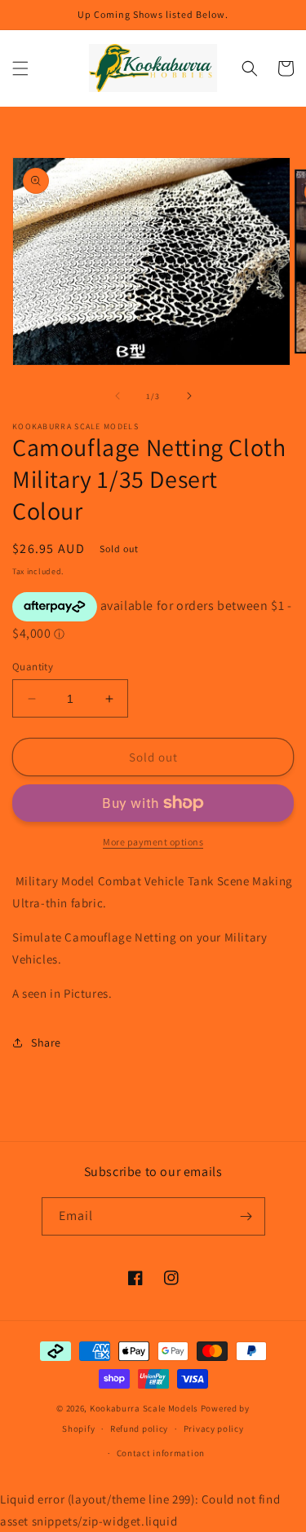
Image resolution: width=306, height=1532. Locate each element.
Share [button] (46, 1042)
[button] (20, 68)
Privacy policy (214, 1428)
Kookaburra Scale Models (144, 1408)
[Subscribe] (246, 1216)
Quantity (32, 667)
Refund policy (139, 1428)
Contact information (161, 1453)
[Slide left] (117, 396)
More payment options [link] (153, 842)
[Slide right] (189, 396)
